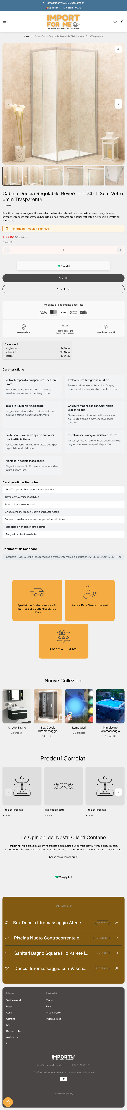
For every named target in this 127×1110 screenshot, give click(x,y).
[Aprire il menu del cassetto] (4, 21)
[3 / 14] (53, 176)
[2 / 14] (33, 176)
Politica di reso (53, 1018)
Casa (26, 36)
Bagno (9, 1006)
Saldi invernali (13, 1000)
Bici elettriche (13, 1031)
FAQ (48, 1006)
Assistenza (12, 1037)
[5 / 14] (94, 176)
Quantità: (7, 242)
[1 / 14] (12, 176)
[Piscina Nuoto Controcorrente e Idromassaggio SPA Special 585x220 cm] (63, 937)
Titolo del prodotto (13, 809)
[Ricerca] (115, 21)
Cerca (49, 1000)
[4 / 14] (74, 176)
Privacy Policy (53, 1012)
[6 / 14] (115, 176)
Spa (8, 1025)
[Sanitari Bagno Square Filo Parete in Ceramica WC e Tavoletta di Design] (63, 953)
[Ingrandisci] (118, 49)
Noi (8, 1043)
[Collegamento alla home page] (63, 1058)
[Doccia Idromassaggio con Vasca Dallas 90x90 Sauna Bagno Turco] (63, 968)
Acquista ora (63, 289)
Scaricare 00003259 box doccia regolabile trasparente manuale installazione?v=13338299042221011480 (63, 556)
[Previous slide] (8, 104)
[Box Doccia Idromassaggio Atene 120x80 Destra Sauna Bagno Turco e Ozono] (63, 922)
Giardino (10, 1018)
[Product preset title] (22, 786)
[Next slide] (118, 104)
